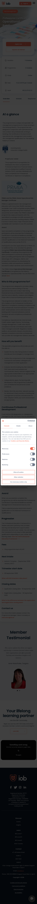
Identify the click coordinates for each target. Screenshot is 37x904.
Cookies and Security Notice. (20, 441)
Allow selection (18, 477)
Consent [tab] (6, 426)
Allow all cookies (18, 472)
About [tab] (30, 426)
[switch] (32, 454)
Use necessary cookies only (18, 482)
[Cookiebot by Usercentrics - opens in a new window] (27, 421)
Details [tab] (18, 426)
